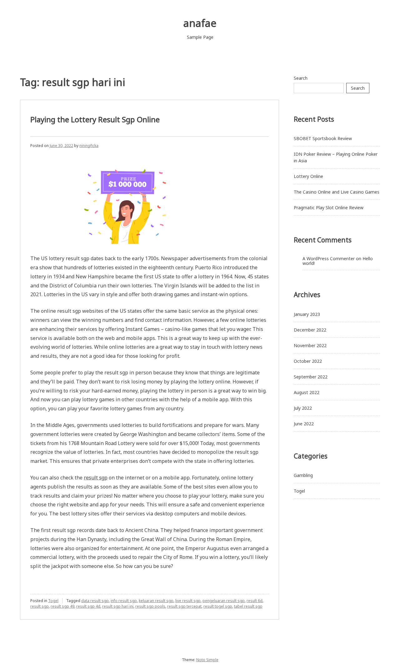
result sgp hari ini (117, 606)
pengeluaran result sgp (223, 600)
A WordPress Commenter (328, 258)
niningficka (88, 145)
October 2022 (308, 361)
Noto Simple (207, 659)
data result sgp (95, 600)
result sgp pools (150, 606)
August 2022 (306, 392)
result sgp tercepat (184, 606)
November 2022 (310, 345)
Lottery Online (308, 176)
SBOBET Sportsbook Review (323, 138)
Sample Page (200, 37)
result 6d (254, 600)
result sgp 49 (62, 606)
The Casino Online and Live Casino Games (336, 192)
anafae (200, 23)
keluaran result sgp (156, 600)
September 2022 (311, 377)
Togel (53, 600)
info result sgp (124, 600)
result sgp (39, 606)
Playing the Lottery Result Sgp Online (95, 119)
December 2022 (310, 330)
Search (301, 78)
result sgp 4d (88, 606)
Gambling (303, 475)
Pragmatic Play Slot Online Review (328, 207)
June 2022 (304, 424)
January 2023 (307, 314)
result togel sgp (217, 606)
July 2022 (303, 408)
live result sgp (188, 600)
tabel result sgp (248, 606)
